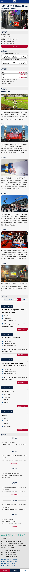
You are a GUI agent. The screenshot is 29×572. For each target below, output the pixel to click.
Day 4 (18, 299)
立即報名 (14, 46)
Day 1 (5, 299)
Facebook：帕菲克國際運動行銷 (9, 559)
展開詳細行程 (21, 329)
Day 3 (14, 299)
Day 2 (10, 299)
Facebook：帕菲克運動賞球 (8, 563)
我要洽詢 (15, 570)
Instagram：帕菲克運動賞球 (8, 565)
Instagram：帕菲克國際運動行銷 (9, 561)
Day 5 (23, 299)
